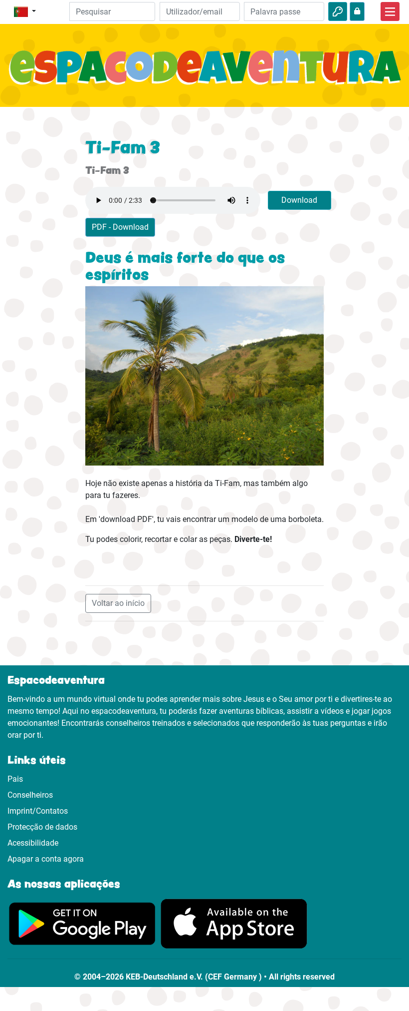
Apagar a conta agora (45, 859)
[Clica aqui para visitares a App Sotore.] (234, 923)
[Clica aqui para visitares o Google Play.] (82, 923)
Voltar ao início (118, 603)
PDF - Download (120, 227)
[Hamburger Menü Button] (390, 11)
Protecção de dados (42, 827)
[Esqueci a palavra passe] (357, 11)
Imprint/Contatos (37, 811)
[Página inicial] (204, 73)
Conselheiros (30, 795)
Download (299, 200)
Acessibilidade (32, 843)
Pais (15, 779)
